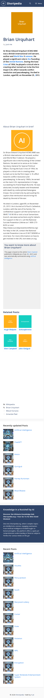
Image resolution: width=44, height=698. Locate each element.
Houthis (17, 565)
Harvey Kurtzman (21, 478)
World (16, 56)
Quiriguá (18, 466)
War (21, 56)
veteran (29, 56)
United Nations (16, 61)
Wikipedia (10, 404)
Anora (17, 454)
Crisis (5, 64)
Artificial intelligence (23, 430)
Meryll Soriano (12, 411)
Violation (18, 638)
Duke (16, 626)
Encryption (19, 662)
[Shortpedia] (3, 3)
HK (32, 695)
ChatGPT (18, 442)
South (16, 590)
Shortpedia (14, 3)
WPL (16, 650)
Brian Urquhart (32, 252)
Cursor (17, 614)
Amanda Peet (11, 414)
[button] (30, 3)
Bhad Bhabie (19, 490)
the (29, 59)
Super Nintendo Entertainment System (27, 676)
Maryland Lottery (21, 602)
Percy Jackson (20, 578)
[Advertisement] (22, 101)
